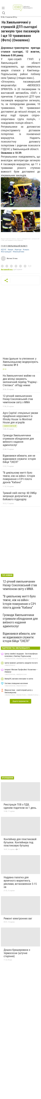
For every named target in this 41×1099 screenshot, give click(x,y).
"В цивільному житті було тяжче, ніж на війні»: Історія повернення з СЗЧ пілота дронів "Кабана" (19, 477)
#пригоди (18, 250)
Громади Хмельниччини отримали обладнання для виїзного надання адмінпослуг (18, 440)
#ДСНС (3, 250)
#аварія (10, 250)
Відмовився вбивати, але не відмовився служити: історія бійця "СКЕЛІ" (19, 459)
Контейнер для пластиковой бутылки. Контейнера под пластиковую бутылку (20, 842)
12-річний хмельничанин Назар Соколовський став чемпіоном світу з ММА (18, 399)
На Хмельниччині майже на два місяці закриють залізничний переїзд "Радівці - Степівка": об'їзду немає (20, 380)
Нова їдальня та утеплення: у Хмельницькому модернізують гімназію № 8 (20, 362)
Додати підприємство (20, 701)
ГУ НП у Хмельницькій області (14, 246)
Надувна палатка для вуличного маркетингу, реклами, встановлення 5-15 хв (20, 882)
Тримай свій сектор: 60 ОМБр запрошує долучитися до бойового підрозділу (20, 496)
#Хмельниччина (18, 252)
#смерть (26, 250)
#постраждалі (6, 252)
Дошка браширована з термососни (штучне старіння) (17, 953)
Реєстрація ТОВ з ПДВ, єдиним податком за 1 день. (20, 806)
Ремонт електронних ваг (18, 918)
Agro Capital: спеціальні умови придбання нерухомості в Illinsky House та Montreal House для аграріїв (20, 417)
